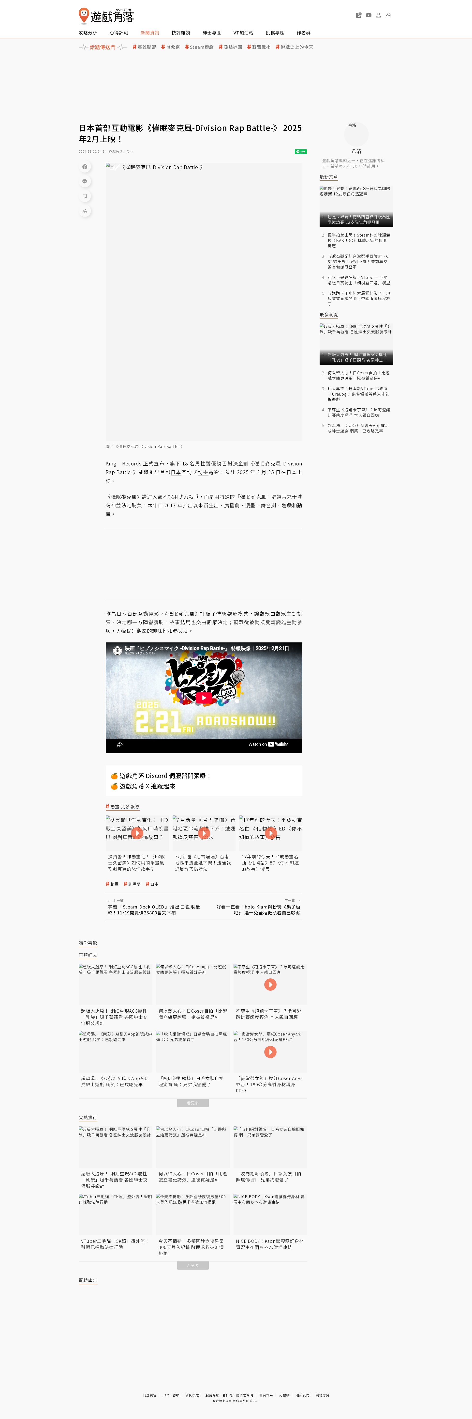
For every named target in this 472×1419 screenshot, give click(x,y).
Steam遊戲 (202, 47)
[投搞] (359, 15)
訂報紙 (284, 1395)
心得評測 (119, 32)
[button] (388, 15)
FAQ (166, 1395)
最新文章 (329, 177)
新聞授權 (192, 1395)
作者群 (304, 32)
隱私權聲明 (244, 1395)
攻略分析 (88, 32)
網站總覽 (322, 1395)
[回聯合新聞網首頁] (84, 16)
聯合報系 (266, 1395)
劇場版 (134, 884)
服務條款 (212, 1395)
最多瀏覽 (329, 314)
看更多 (193, 1102)
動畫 (114, 884)
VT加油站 (243, 32)
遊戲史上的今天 (297, 47)
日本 (154, 884)
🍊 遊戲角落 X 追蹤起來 (143, 785)
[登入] (379, 15)
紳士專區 (212, 32)
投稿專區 (275, 32)
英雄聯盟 (147, 47)
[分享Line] (85, 181)
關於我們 (303, 1395)
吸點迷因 (233, 47)
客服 (176, 1395)
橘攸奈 (173, 47)
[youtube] (369, 15)
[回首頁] (106, 16)
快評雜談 (181, 32)
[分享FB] (85, 166)
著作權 (227, 1395)
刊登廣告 (150, 1395)
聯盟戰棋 (261, 47)
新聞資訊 (150, 32)
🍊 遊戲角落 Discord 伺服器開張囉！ (161, 775)
